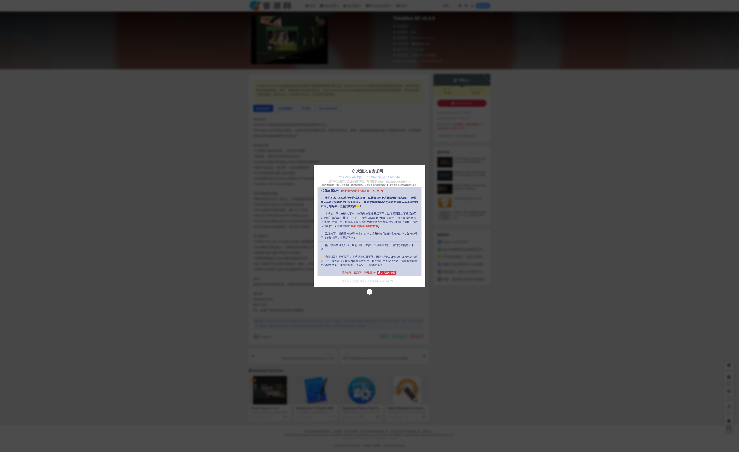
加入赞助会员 (388, 272)
